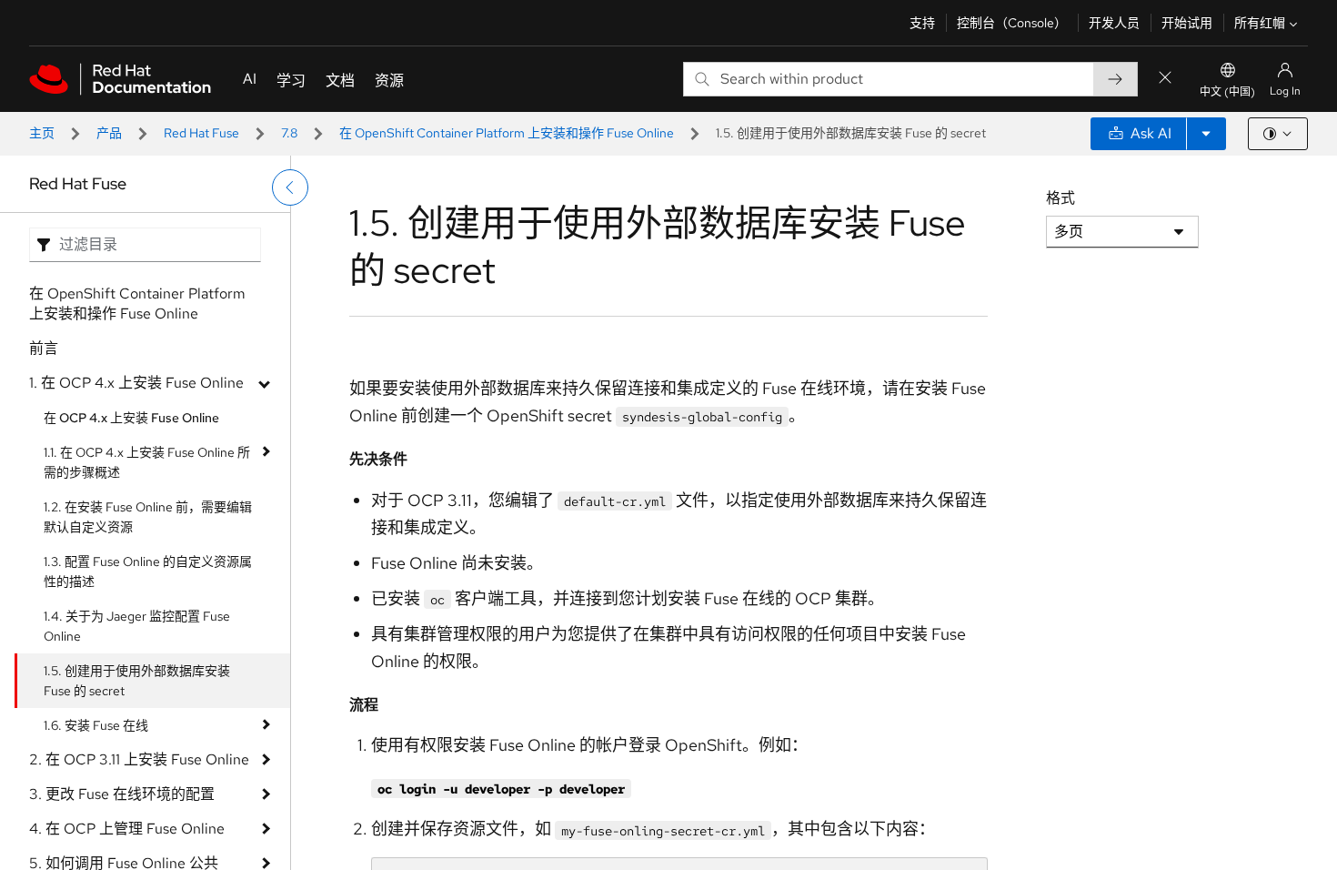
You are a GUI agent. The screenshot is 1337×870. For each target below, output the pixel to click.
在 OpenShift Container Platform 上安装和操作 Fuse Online (506, 133)
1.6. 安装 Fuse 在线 (96, 725)
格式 (1060, 197)
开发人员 (1114, 23)
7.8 (289, 133)
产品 (109, 133)
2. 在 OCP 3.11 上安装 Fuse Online (139, 759)
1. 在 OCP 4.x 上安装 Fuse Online (136, 382)
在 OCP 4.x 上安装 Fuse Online (131, 418)
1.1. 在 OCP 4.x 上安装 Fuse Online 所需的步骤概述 (147, 462)
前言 (43, 348)
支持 (922, 23)
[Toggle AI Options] (1206, 133)
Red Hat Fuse (201, 133)
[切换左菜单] (290, 187)
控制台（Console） (1012, 23)
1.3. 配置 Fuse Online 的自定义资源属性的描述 (148, 571)
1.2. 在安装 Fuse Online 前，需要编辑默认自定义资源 (148, 517)
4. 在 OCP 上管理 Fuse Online (127, 828)
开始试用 (1186, 23)
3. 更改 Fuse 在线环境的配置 (122, 794)
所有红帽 (1259, 23)
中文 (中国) (1227, 92)
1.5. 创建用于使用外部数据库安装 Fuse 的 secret (137, 681)
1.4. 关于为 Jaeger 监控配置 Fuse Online (137, 626)
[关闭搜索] (1165, 78)
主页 (42, 133)
